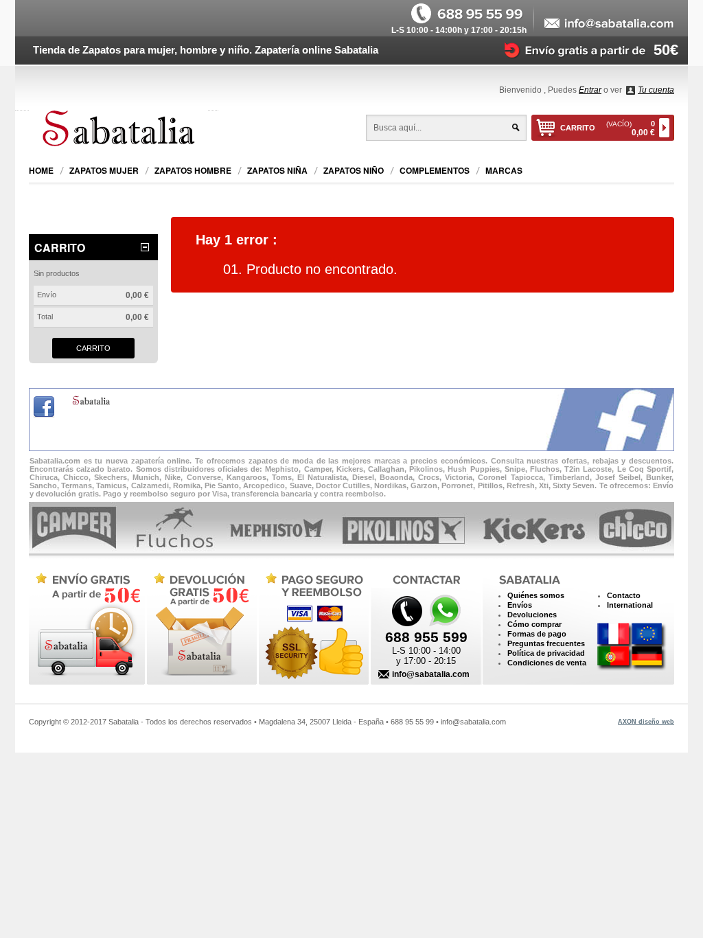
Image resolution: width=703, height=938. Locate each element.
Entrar (590, 90)
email (610, 24)
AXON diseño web (646, 721)
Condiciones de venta (546, 663)
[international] (632, 647)
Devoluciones (532, 614)
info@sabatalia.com (431, 674)
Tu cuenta (656, 90)
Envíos (519, 605)
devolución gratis (199, 625)
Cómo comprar (534, 624)
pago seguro (311, 625)
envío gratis (86, 625)
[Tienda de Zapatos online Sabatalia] (123, 130)
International (630, 605)
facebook (44, 407)
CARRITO (607, 128)
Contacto (624, 595)
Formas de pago (536, 634)
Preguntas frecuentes (546, 643)
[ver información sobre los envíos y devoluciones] (584, 49)
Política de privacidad (546, 653)
